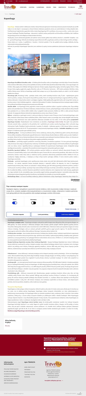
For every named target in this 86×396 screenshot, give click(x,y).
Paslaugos (63, 1)
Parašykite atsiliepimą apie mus (53, 380)
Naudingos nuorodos (10, 374)
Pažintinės (23, 7)
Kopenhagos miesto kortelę (55, 122)
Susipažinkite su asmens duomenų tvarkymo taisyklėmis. (60, 352)
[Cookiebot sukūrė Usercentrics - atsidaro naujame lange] (72, 180)
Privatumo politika (29, 372)
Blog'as (69, 1)
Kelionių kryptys (77, 1)
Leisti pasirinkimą (43, 214)
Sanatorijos (62, 7)
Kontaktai (79, 3)
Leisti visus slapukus (67, 214)
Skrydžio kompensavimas (11, 383)
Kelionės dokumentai (10, 371)
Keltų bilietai (54, 1)
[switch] (33, 203)
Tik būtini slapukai (18, 214)
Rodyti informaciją (70, 209)
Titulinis (6, 14)
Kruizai (48, 7)
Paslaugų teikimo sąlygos (11, 369)
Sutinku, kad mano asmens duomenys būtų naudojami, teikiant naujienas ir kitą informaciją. (62, 350)
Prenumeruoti (75, 344)
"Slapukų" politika (29, 374)
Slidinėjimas (40, 7)
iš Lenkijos (71, 7)
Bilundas (7, 326)
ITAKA (54, 7)
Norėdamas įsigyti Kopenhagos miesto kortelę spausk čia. (24, 311)
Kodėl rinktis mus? (29, 367)
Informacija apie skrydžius (11, 376)
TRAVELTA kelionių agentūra (11, 344)
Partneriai (27, 369)
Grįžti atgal (78, 14)
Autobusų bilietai (45, 1)
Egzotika (31, 7)
